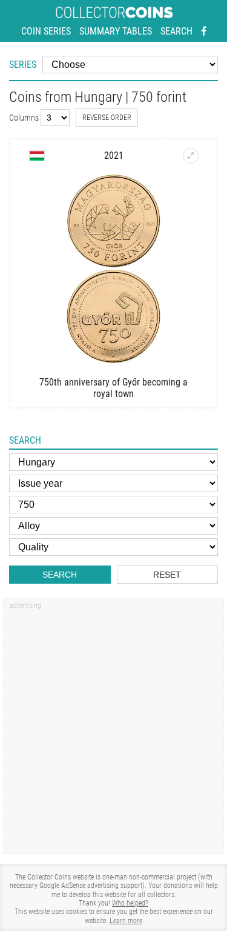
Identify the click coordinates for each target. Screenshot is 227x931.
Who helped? (130, 903)
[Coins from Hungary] (37, 155)
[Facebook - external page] (203, 31)
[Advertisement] (113, 730)
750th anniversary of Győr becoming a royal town (113, 387)
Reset (167, 574)
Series (22, 64)
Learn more (126, 920)
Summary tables (115, 31)
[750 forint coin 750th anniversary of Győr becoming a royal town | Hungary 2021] (191, 156)
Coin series (46, 31)
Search (176, 31)
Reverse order (106, 117)
